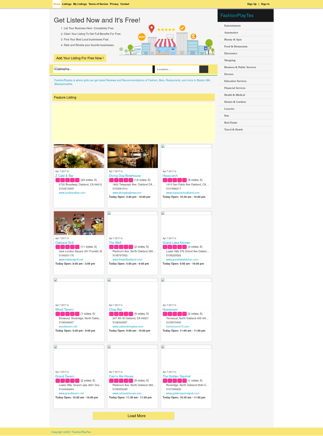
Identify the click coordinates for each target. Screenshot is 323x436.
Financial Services (234, 87)
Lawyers (229, 108)
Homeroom (170, 309)
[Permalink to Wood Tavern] (79, 295)
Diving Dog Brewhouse (125, 175)
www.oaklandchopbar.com (128, 326)
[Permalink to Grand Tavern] (79, 360)
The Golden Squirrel (176, 376)
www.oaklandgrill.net (71, 259)
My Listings (80, 4)
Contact (124, 4)
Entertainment (232, 25)
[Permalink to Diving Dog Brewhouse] (132, 156)
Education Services (235, 81)
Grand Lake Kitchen (176, 242)
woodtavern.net (68, 326)
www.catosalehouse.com (127, 393)
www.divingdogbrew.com (127, 192)
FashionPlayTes (237, 15)
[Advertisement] (133, 123)
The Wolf (115, 242)
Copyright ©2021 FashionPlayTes (71, 432)
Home (56, 4)
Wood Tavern (64, 309)
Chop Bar (115, 309)
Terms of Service (98, 4)
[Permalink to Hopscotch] (186, 161)
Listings (66, 4)
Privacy (114, 4)
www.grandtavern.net (71, 393)
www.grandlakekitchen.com (182, 259)
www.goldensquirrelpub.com (182, 393)
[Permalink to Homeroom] (186, 294)
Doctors (228, 74)
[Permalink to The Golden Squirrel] (186, 362)
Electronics (230, 53)
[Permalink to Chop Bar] (132, 294)
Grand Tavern (64, 376)
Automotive (231, 32)
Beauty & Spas (233, 39)
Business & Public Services (240, 67)
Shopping (230, 60)
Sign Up (252, 4)
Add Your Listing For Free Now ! (80, 57)
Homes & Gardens (235, 101)
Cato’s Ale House (121, 376)
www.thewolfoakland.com (127, 259)
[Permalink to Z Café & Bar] (79, 163)
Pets (226, 115)
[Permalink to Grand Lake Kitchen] (186, 227)
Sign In (265, 4)
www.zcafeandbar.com (72, 192)
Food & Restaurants (235, 46)
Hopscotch (170, 175)
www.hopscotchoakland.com (183, 192)
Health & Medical (234, 94)
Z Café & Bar (64, 175)
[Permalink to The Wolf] (132, 225)
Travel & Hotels (233, 129)
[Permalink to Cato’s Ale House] (132, 361)
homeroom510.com (177, 326)
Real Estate (230, 122)
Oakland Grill (64, 242)
